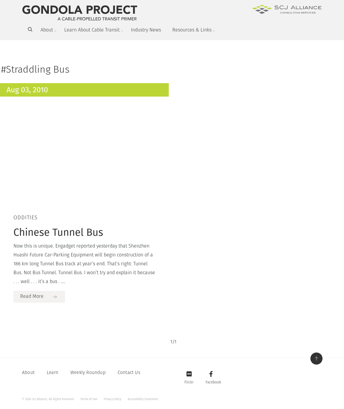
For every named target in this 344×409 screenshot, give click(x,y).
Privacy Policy (112, 399)
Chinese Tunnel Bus (58, 232)
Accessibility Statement (143, 399)
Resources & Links (192, 30)
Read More (32, 296)
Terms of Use (88, 399)
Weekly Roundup (88, 373)
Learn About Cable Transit (92, 30)
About (47, 30)
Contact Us (129, 373)
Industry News (146, 30)
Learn (52, 373)
